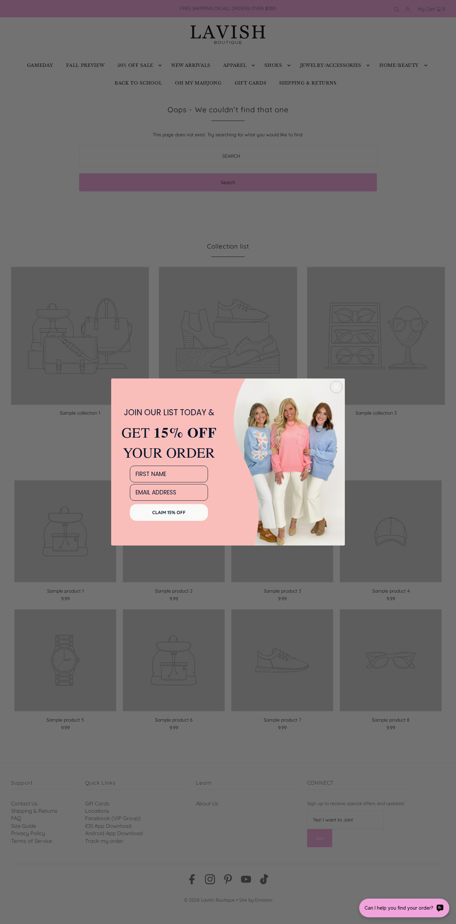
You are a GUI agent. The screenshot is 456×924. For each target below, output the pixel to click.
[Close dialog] (336, 387)
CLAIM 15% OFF (169, 512)
